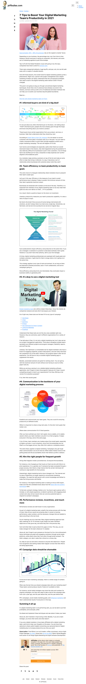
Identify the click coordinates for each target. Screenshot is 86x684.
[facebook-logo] (15, 16)
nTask (24, 320)
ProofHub (25, 329)
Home (21, 11)
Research (38, 678)
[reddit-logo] (15, 27)
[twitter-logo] (15, 20)
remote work (43, 66)
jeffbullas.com (15, 5)
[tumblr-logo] (15, 31)
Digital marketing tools (26, 309)
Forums (54, 678)
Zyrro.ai (49, 645)
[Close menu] (77, 3)
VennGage (25, 318)
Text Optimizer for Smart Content (32, 325)
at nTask (32, 633)
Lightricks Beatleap (28, 327)
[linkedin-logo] (15, 24)
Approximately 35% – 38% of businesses (31, 53)
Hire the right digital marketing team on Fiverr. (33, 99)
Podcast (27, 678)
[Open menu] (72, 5)
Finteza (24, 323)
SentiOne (25, 322)
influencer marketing (57, 598)
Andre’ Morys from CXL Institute (37, 137)
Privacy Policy (61, 678)
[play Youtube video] (43, 293)
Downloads (49, 678)
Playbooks (43, 678)
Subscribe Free (41, 661)
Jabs (23, 678)
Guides (26, 11)
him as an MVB (47, 633)
